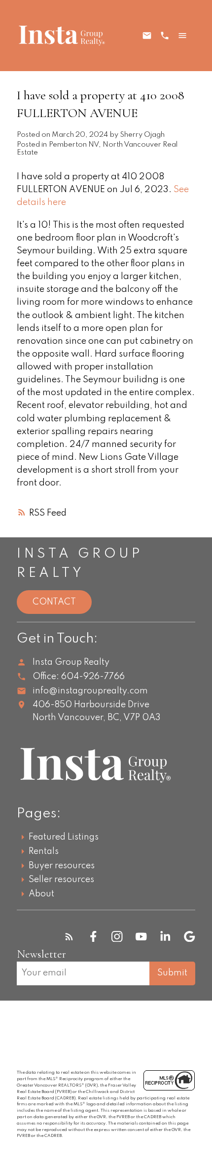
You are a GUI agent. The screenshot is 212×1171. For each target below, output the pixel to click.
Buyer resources (62, 865)
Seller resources (61, 879)
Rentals (44, 851)
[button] (69, 936)
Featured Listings (64, 837)
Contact (54, 602)
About (41, 893)
